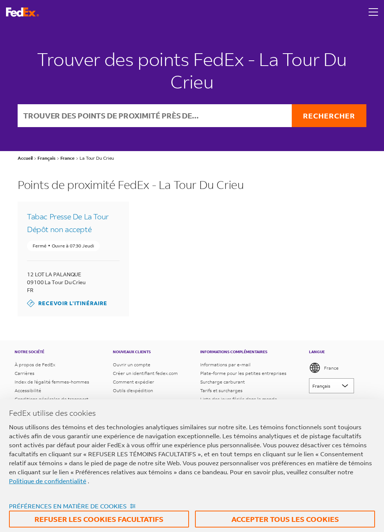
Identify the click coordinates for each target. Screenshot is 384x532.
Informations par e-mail (225, 364)
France (331, 368)
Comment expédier (133, 382)
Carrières (24, 373)
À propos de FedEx (35, 364)
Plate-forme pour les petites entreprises (243, 373)
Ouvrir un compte (131, 364)
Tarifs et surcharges (221, 390)
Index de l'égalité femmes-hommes (52, 382)
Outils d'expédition (133, 390)
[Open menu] (373, 12)
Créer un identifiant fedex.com (145, 373)
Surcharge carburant (222, 382)
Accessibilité (28, 390)
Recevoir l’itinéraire (67, 303)
